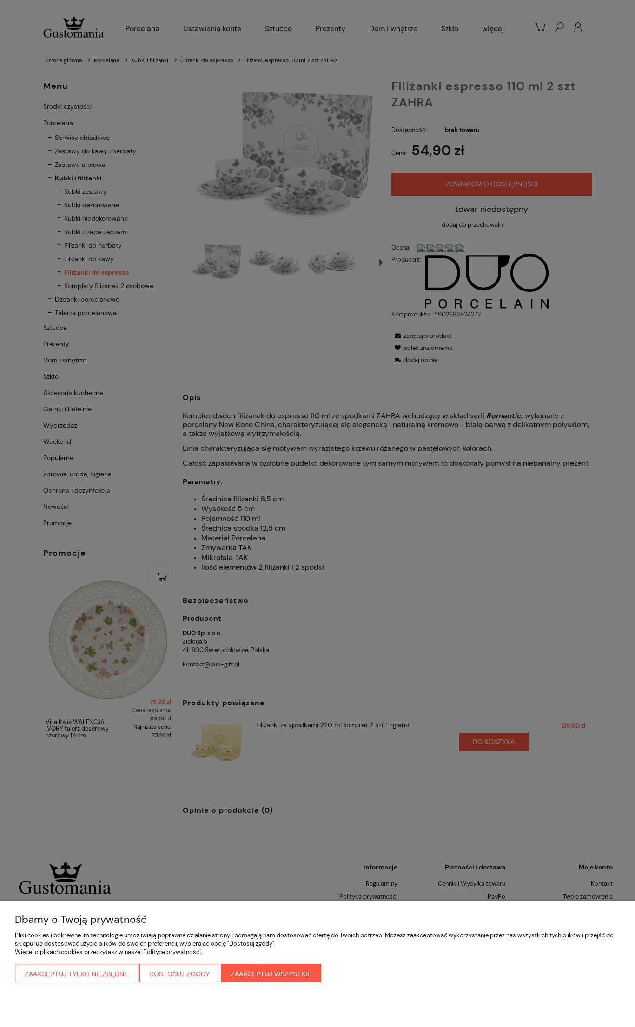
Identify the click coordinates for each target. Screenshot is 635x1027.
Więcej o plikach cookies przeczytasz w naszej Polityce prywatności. (108, 952)
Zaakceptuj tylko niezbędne (76, 974)
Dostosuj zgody (179, 974)
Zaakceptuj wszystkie (271, 974)
